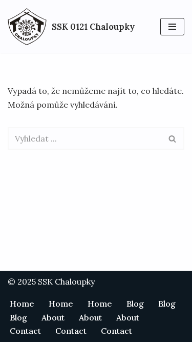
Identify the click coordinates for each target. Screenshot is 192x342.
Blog (135, 303)
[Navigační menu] (172, 26)
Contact (25, 331)
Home (22, 303)
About (53, 317)
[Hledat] (172, 138)
